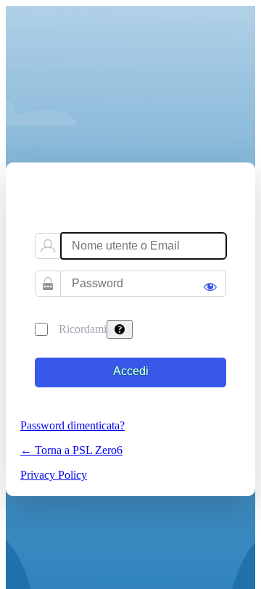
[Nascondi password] (210, 279)
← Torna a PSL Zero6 (71, 450)
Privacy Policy (53, 475)
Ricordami (83, 329)
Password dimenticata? (72, 425)
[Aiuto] (120, 329)
